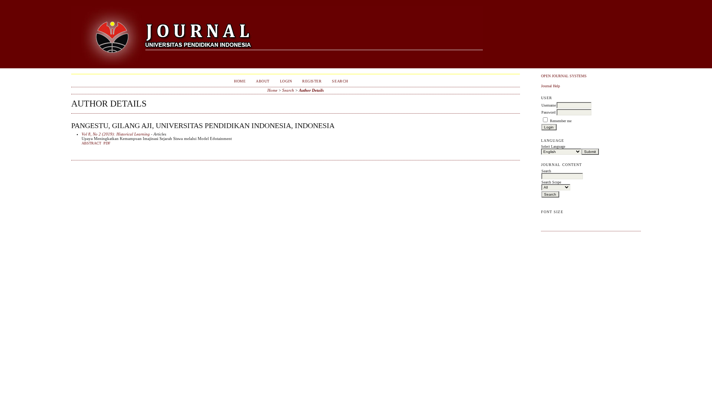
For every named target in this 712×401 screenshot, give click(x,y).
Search (340, 81)
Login (286, 81)
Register (312, 81)
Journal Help (550, 86)
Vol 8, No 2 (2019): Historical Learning (116, 134)
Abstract (91, 143)
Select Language (553, 146)
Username (548, 105)
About (263, 81)
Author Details (311, 90)
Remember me (560, 121)
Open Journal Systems (564, 76)
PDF (107, 143)
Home (239, 81)
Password (548, 112)
